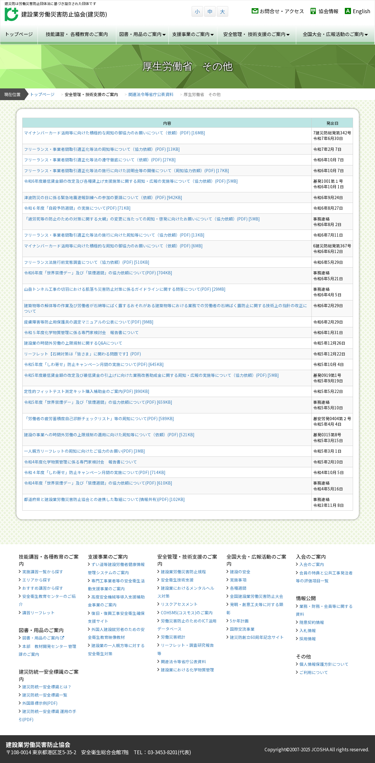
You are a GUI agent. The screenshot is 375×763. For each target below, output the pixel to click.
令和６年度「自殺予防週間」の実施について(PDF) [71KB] (77, 208)
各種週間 (238, 588)
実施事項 (238, 580)
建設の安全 (240, 571)
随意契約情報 (311, 622)
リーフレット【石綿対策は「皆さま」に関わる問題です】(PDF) (82, 354)
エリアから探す (36, 580)
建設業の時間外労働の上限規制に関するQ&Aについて (73, 343)
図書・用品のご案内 (41, 638)
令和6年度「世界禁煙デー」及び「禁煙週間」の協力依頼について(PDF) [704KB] (98, 273)
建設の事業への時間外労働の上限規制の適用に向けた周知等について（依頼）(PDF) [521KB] (109, 434)
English (361, 11)
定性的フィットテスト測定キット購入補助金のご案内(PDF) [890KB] (86, 391)
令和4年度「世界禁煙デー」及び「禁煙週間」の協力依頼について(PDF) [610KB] (98, 483)
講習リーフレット (38, 612)
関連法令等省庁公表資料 (150, 94)
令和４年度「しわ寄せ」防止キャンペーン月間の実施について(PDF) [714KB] (94, 472)
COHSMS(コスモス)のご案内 (187, 612)
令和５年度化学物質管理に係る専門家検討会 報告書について (81, 332)
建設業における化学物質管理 (187, 670)
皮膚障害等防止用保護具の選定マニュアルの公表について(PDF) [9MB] (88, 322)
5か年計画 (239, 621)
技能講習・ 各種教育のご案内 (77, 33)
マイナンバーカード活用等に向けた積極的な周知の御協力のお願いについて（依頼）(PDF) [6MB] (113, 246)
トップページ (19, 33)
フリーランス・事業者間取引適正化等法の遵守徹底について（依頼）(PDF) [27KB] (99, 159)
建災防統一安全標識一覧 (44, 695)
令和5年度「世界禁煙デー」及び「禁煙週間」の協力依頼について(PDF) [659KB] (98, 402)
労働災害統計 (173, 637)
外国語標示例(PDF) (39, 703)
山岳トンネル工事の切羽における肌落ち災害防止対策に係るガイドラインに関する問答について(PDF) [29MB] (124, 289)
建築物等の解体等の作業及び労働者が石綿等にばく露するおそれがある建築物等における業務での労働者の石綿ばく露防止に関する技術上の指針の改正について (165, 308)
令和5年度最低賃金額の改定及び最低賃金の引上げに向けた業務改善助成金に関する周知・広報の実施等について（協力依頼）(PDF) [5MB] (151, 375)
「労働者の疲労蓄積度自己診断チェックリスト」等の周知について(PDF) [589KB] (99, 418)
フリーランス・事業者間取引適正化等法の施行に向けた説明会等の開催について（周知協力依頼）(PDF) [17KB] (126, 170)
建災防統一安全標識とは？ (46, 687)
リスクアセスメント (179, 604)
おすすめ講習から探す (42, 588)
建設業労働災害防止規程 (183, 571)
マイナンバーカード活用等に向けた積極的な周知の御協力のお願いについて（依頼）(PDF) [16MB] (114, 133)
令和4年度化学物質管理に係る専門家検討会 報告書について (80, 462)
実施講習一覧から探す (42, 571)
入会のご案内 (311, 564)
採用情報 (307, 638)
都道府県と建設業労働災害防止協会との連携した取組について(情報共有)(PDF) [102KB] (104, 499)
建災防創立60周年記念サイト (257, 637)
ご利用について (313, 672)
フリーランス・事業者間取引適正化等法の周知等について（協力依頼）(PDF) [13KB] (102, 149)
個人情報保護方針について (324, 664)
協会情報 (328, 11)
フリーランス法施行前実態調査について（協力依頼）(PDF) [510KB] (86, 262)
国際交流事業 (242, 629)
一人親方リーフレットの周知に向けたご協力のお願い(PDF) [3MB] (84, 451)
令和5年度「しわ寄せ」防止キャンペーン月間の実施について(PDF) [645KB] (93, 364)
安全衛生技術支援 (177, 580)
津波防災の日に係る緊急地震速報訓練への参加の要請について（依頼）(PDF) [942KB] (103, 197)
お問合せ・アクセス (282, 11)
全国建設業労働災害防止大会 (256, 596)
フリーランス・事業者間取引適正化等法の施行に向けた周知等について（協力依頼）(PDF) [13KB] (114, 235)
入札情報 (307, 630)
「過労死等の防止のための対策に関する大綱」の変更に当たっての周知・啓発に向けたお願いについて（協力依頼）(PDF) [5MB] (142, 219)
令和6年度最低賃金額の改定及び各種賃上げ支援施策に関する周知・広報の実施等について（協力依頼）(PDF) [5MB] (131, 181)
